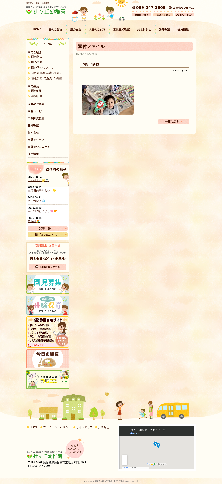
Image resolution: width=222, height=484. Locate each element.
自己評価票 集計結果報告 (46, 72)
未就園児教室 (121, 29)
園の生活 (75, 29)
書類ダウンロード (39, 146)
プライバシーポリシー (57, 427)
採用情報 (183, 29)
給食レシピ (144, 29)
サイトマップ (84, 427)
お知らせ (33, 132)
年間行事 (36, 96)
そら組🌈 (34, 221)
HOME (37, 29)
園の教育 (36, 56)
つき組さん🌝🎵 (38, 180)
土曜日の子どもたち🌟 (42, 190)
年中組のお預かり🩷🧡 (42, 211)
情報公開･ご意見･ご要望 (46, 78)
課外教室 (164, 29)
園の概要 (36, 62)
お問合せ (103, 427)
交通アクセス (36, 139)
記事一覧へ (46, 228)
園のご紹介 (55, 29)
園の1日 (36, 90)
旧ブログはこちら (46, 234)
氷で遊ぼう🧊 (36, 200)
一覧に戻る (172, 121)
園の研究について (42, 67)
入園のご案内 (97, 29)
